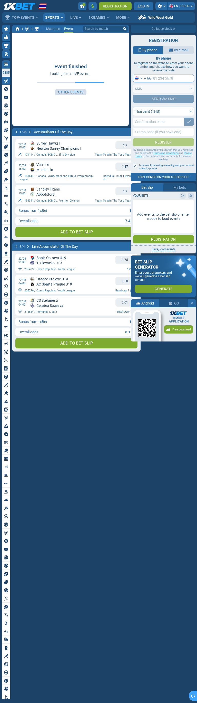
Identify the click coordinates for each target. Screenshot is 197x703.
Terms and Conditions (166, 152)
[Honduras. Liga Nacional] (37, 29)
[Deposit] (92, 6)
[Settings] (161, 6)
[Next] (30, 132)
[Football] (27, 29)
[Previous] (16, 132)
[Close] (192, 303)
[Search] (125, 29)
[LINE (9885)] (17, 29)
